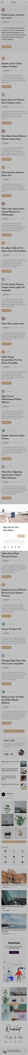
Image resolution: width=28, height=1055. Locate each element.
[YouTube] (19, 547)
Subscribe (21, 536)
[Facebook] (4, 547)
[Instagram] (11, 547)
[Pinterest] (15, 547)
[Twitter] (8, 547)
